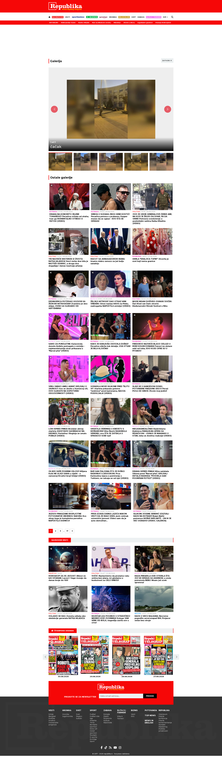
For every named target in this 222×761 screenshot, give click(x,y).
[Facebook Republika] (102, 747)
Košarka (93, 720)
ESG (132, 716)
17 (67, 531)
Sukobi (79, 718)
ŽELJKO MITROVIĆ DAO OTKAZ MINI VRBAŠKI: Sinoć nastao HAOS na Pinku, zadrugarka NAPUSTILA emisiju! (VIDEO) (110, 303)
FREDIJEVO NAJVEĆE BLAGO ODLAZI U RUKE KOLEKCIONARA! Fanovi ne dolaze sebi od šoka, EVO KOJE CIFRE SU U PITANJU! (152, 347)
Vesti (67, 17)
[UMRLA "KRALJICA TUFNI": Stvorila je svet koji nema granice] (152, 241)
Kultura (136, 299)
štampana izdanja (64, 631)
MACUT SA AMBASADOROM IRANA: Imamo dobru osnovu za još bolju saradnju (108, 261)
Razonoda (107, 723)
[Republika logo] (65, 6)
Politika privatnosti (163, 730)
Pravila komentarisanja (165, 721)
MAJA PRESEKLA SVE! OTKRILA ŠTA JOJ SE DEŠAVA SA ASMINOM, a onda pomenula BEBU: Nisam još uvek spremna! (153, 579)
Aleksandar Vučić (68, 22)
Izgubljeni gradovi (145, 22)
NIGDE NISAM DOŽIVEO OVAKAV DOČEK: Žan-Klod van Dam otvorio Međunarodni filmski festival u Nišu (152, 303)
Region (138, 613)
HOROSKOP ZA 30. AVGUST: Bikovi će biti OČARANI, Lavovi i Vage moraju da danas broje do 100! (67, 578)
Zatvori (166, 60)
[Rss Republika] (110, 747)
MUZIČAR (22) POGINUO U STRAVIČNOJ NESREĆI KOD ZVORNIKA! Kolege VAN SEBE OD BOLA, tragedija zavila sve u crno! (111, 619)
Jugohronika (67, 716)
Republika (164, 710)
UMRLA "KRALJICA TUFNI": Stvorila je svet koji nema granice (150, 260)
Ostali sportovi (93, 732)
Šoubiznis (136, 256)
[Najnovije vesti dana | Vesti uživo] (92, 17)
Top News (150, 715)
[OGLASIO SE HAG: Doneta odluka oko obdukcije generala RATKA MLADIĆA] (68, 599)
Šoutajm (93, 735)
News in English (149, 721)
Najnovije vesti (59, 540)
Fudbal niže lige (94, 717)
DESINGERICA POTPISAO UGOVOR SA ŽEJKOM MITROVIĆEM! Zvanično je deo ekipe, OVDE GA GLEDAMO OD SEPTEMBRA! (68, 304)
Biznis (134, 710)
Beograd (52, 716)
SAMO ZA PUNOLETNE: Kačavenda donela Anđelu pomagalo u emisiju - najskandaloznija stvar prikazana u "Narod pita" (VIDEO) (67, 347)
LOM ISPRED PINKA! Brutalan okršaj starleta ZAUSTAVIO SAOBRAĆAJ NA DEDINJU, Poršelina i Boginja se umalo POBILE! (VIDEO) (67, 432)
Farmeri (120, 718)
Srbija (51, 714)
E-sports (93, 737)
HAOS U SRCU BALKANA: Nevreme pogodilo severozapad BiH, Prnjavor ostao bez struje (152, 618)
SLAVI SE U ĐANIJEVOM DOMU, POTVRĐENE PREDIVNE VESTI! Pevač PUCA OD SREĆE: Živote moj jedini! (150, 388)
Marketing (163, 727)
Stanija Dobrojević (163, 22)
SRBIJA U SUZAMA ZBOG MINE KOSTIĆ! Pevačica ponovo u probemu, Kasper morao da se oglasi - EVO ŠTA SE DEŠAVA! (110, 217)
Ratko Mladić (83, 22)
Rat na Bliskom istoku (101, 22)
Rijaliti (106, 716)
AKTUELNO (53, 22)
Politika (136, 211)
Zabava (140, 17)
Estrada (53, 211)
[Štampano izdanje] (63, 655)
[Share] (51, 185)
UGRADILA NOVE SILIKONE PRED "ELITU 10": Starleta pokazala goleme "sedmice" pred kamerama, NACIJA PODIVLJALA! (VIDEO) (110, 389)
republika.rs (108, 754)
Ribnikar (117, 22)
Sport (93, 710)
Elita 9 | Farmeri (121, 711)
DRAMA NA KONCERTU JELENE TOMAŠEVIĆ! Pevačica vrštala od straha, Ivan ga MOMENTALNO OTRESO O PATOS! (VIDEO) (69, 217)
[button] (45, 657)
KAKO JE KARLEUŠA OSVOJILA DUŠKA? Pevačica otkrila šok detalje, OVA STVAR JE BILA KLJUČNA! (110, 346)
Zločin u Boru (129, 22)
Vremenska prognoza (53, 724)
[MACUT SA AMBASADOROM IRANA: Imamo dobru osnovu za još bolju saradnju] (111, 241)
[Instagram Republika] (120, 747)
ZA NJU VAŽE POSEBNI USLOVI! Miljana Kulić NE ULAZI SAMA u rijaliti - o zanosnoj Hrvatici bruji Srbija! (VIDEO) (68, 473)
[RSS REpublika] (116, 747)
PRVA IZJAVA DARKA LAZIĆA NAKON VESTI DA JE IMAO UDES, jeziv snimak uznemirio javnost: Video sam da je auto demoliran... (109, 517)
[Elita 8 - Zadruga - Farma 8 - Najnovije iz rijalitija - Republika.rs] (153, 17)
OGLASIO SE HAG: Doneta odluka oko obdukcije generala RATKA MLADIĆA (67, 617)
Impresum (163, 714)
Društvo (52, 573)
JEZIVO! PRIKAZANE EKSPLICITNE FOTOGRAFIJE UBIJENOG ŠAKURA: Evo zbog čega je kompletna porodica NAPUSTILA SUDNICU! (67, 517)
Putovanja (151, 710)
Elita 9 (94, 299)
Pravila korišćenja (163, 717)
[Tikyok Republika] (106, 747)
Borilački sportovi (93, 726)
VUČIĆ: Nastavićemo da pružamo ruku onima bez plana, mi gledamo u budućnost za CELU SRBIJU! (110, 578)
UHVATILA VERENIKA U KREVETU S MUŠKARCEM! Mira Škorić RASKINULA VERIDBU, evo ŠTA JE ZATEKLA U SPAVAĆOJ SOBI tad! (109, 432)
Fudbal (93, 714)
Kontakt (162, 725)
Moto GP (93, 729)
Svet (133, 17)
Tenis (92, 723)
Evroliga (93, 739)
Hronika (113, 17)
